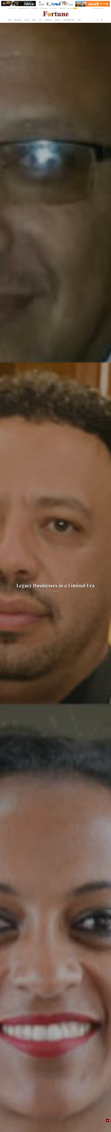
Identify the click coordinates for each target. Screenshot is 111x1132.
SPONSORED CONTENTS (23, 8)
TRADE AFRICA (62, 8)
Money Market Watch (69, 20)
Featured (26, 20)
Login (101, 20)
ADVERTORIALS (34, 8)
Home (9, 20)
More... (79, 20)
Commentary (48, 20)
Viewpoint (57, 20)
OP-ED (40, 20)
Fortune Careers (53, 8)
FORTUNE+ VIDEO (12, 8)
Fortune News (18, 20)
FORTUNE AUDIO (44, 8)
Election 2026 (72, 9)
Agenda (34, 20)
